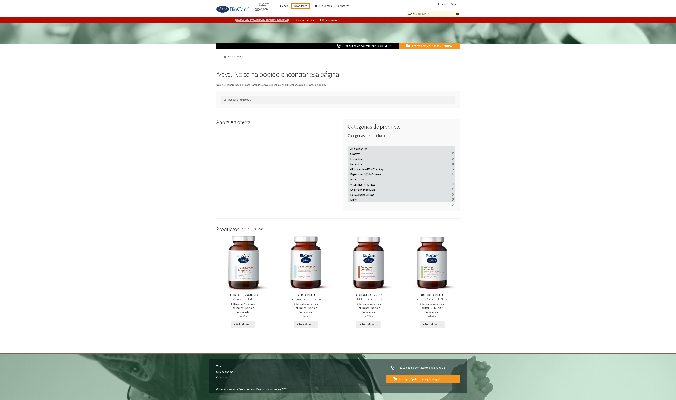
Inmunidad (356, 164)
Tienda (284, 6)
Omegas (355, 154)
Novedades (300, 6)
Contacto (343, 6)
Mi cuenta (442, 4)
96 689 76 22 (384, 46)
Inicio (230, 56)
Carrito (454, 4)
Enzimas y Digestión (362, 189)
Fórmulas (356, 159)
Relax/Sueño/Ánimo (362, 194)
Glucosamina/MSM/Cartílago (367, 169)
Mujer (353, 200)
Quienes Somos (322, 6)
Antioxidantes (358, 148)
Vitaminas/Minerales (362, 184)
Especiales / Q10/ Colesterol (367, 174)
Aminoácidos (358, 179)
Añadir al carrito (243, 324)
